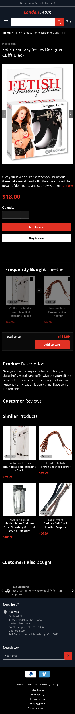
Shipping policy (37, 703)
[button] (6, 22)
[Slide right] (71, 114)
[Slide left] (4, 114)
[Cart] (69, 22)
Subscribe (68, 656)
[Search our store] (59, 22)
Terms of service (37, 699)
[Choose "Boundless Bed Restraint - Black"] (31, 279)
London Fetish (31, 684)
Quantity (8, 208)
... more (67, 186)
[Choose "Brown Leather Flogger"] (69, 279)
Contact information (37, 708)
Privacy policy (37, 694)
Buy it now (37, 238)
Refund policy (37, 689)
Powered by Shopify (48, 684)
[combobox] (36, 22)
